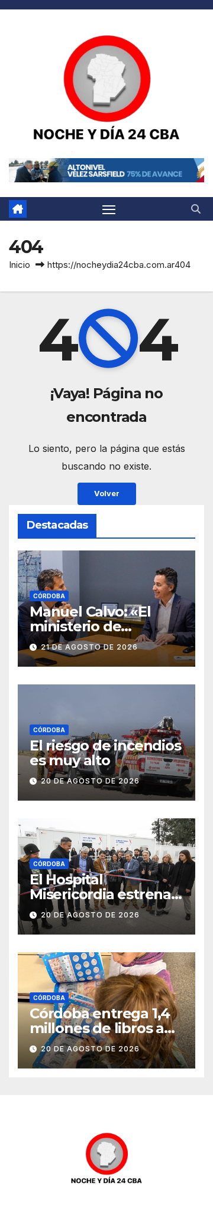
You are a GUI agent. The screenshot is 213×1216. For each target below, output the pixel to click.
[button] (196, 209)
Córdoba (49, 595)
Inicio (19, 264)
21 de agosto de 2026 (89, 647)
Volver (107, 493)
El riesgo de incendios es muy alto (105, 753)
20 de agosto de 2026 (90, 780)
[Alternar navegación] (109, 209)
